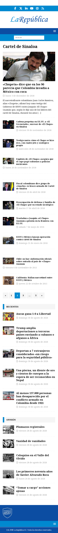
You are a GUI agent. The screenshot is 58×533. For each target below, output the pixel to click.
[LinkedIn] (26, 8)
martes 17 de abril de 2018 (32, 208)
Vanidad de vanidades (30, 441)
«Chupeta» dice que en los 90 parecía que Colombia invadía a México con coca (26, 88)
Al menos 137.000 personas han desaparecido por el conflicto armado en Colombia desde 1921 (33, 398)
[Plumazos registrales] (8, 429)
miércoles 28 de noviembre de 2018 (36, 149)
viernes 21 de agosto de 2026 (33, 495)
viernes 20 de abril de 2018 (32, 192)
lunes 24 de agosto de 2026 (32, 479)
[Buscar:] (29, 37)
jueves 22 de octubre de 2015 (33, 284)
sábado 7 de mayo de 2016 (31, 227)
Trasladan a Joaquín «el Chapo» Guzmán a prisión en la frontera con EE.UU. (34, 221)
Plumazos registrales (30, 427)
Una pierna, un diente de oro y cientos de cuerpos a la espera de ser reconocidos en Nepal (35, 375)
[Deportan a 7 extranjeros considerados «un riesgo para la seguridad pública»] (8, 353)
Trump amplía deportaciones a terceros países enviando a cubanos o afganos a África (35, 332)
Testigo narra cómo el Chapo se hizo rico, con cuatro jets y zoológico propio (35, 143)
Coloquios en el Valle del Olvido (32, 457)
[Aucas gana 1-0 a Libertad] (8, 316)
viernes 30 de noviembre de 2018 (35, 130)
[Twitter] (20, 8)
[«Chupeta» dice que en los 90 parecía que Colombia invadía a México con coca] (29, 66)
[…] (39, 113)
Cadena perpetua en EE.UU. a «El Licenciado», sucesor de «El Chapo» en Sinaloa (34, 124)
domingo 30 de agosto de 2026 (33, 318)
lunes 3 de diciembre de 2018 (19, 96)
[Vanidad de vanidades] (8, 443)
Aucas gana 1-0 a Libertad (33, 313)
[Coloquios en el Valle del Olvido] (8, 458)
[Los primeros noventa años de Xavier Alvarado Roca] (8, 474)
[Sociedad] (8, 221)
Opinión (11, 419)
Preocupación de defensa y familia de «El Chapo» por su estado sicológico (35, 203)
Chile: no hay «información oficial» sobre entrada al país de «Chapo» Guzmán (34, 261)
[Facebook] (15, 8)
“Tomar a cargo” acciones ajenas (33, 489)
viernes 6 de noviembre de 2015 (21, 267)
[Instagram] (37, 8)
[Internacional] (8, 124)
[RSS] (42, 8)
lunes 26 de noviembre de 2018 (20, 168)
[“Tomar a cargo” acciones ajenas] (8, 490)
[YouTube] (31, 8)
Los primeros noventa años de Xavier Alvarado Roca (34, 473)
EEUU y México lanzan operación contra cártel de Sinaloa (33, 238)
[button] (54, 31)
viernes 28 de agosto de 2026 (33, 431)
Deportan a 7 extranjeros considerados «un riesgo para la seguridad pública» (34, 354)
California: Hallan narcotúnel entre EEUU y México (34, 278)
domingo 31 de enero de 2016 (33, 243)
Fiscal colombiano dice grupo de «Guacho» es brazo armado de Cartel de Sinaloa (35, 186)
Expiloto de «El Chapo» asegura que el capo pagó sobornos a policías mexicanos (34, 161)
